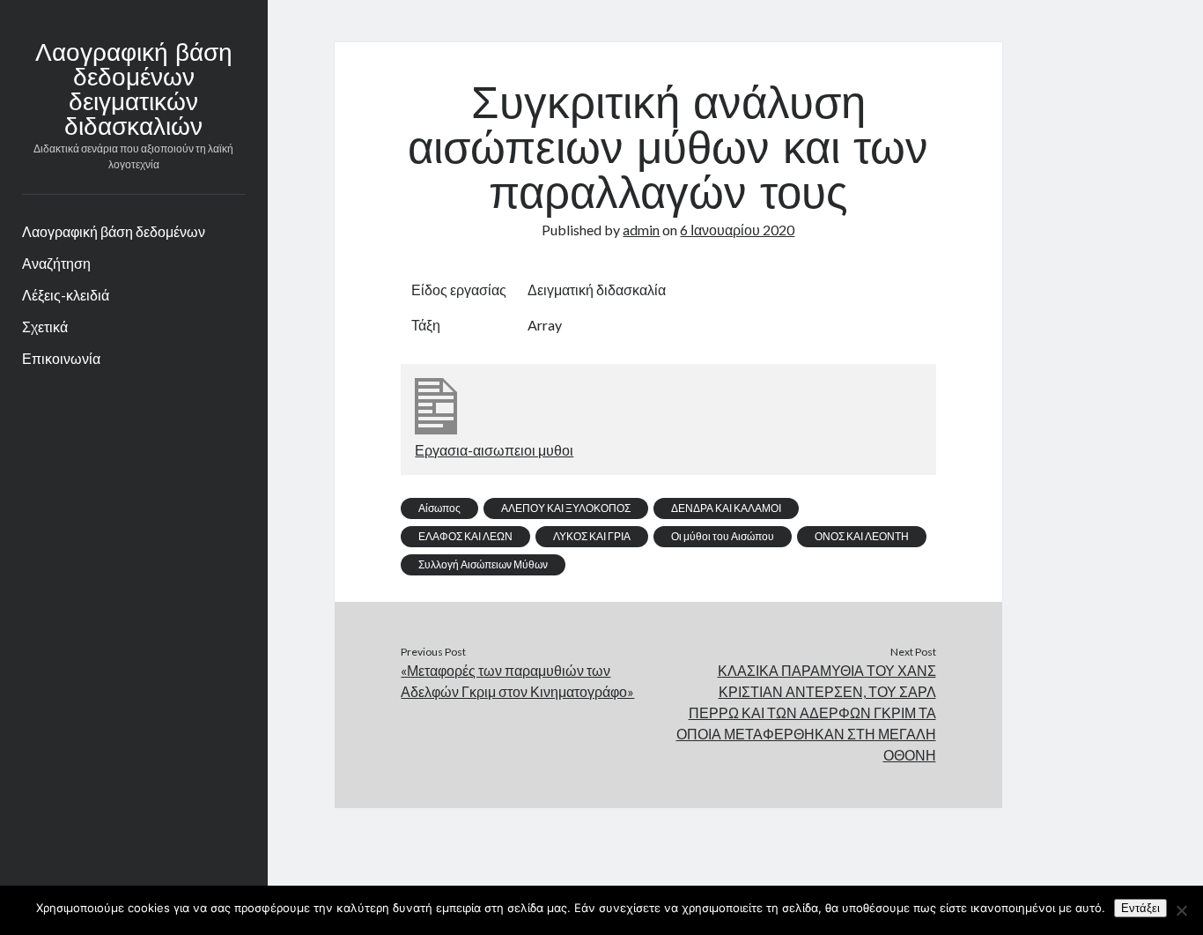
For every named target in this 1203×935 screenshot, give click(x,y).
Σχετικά (45, 326)
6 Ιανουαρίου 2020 (737, 229)
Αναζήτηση (56, 263)
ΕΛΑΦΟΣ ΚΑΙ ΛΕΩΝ (465, 536)
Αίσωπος (439, 508)
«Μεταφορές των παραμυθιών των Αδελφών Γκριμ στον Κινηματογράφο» (517, 681)
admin (641, 229)
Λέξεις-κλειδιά (65, 294)
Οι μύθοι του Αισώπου (722, 536)
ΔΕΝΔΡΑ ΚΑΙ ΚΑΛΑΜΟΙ (726, 508)
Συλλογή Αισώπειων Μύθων (483, 564)
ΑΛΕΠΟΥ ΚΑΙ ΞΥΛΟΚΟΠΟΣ (566, 508)
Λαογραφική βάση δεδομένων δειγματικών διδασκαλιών (133, 92)
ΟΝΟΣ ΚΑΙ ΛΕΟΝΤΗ (862, 536)
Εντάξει (1140, 908)
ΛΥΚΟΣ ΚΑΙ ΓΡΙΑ (592, 536)
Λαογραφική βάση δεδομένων (113, 231)
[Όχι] (1181, 910)
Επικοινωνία (61, 358)
